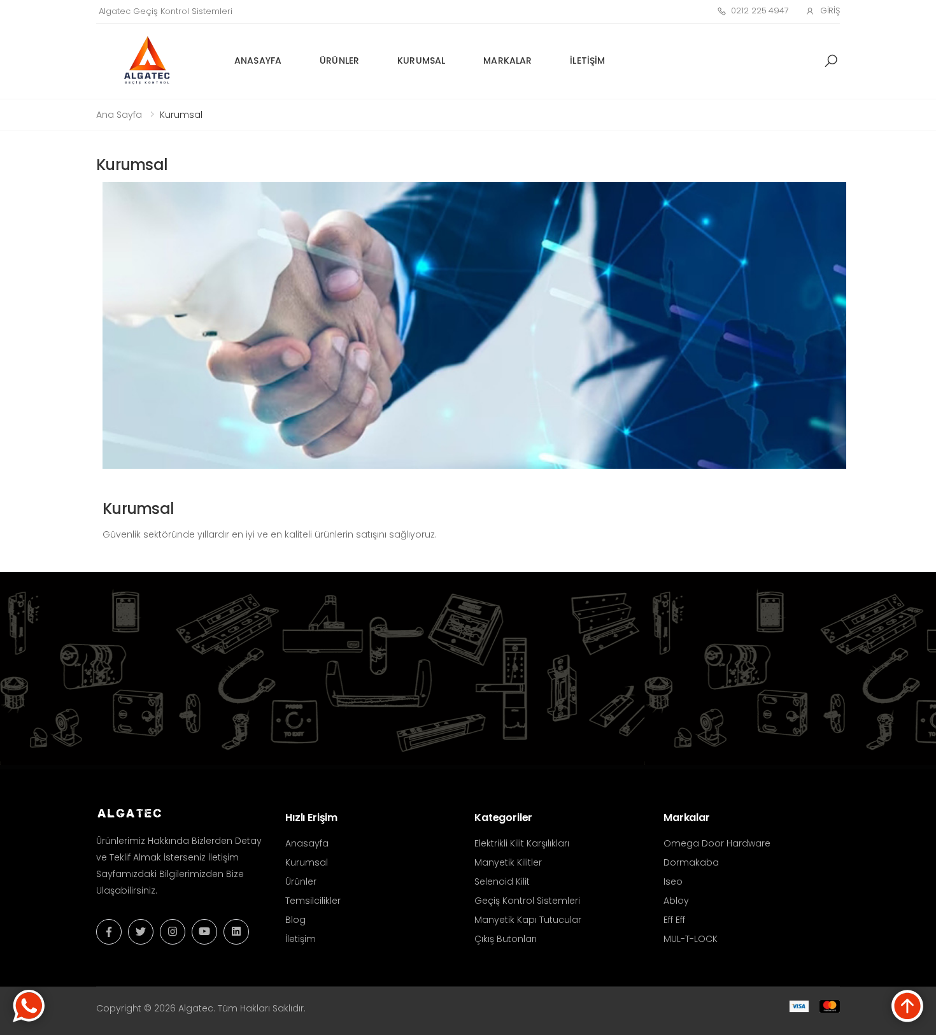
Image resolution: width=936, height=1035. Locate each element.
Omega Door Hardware (716, 843)
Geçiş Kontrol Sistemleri (527, 900)
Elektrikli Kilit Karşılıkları (521, 843)
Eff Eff (674, 919)
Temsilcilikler (313, 900)
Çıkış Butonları (505, 938)
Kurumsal (421, 60)
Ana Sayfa (119, 114)
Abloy (676, 900)
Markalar (507, 60)
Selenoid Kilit (502, 881)
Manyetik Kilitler (508, 862)
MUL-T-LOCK (690, 938)
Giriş (830, 10)
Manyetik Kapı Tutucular (527, 919)
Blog (295, 919)
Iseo (673, 881)
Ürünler (339, 60)
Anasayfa (257, 60)
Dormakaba (691, 862)
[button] (831, 61)
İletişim (587, 60)
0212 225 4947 (759, 10)
